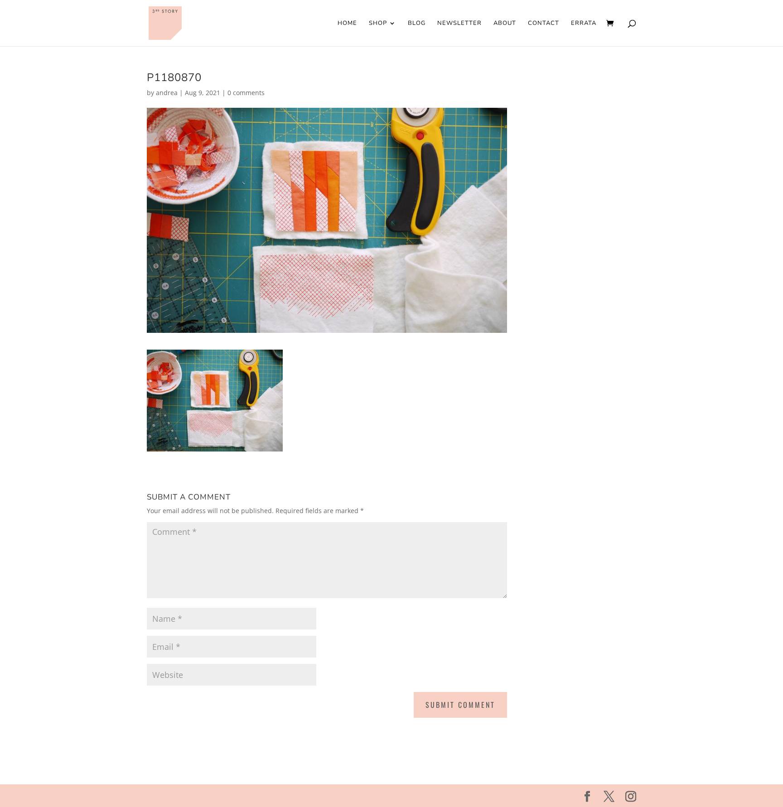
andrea (167, 92)
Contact (543, 23)
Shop (378, 23)
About (504, 23)
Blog (416, 23)
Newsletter (459, 23)
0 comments (246, 92)
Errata (583, 23)
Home (347, 23)
